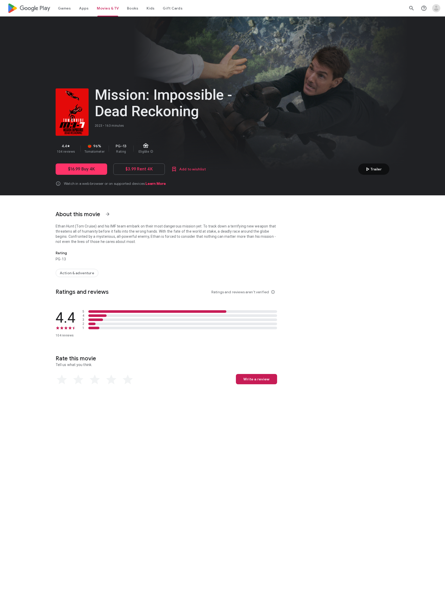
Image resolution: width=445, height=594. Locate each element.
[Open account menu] (436, 8)
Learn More (156, 183)
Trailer (373, 169)
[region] (147, 148)
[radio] (62, 379)
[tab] (64, 8)
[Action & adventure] (77, 273)
